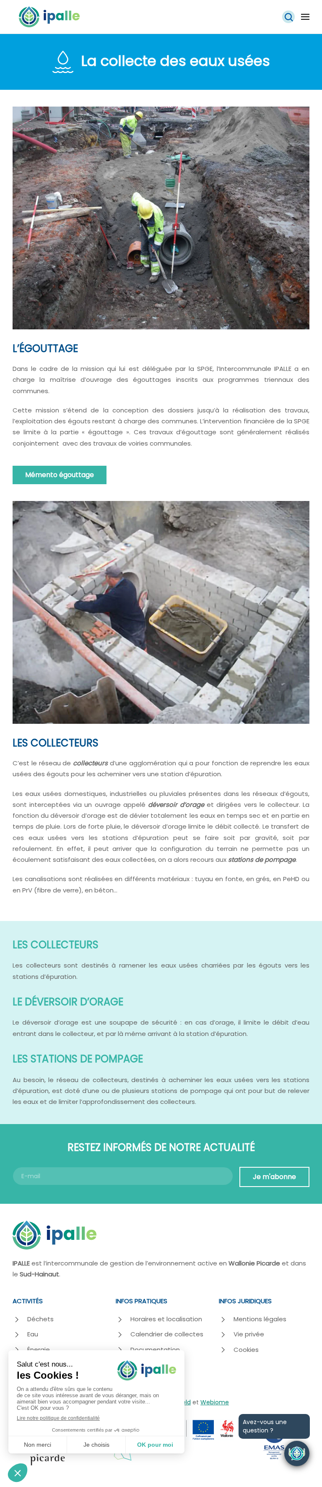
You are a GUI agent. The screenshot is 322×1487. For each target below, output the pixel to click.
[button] (288, 17)
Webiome (214, 1402)
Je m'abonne (274, 1177)
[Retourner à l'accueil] (49, 17)
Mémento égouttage (59, 475)
